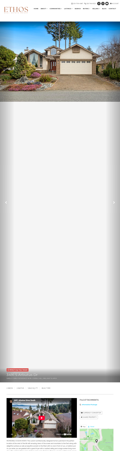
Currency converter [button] (92, 413)
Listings (67, 8)
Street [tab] (92, 426)
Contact (112, 8)
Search (78, 8)
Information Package (89, 404)
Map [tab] (84, 426)
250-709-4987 (78, 3)
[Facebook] (99, 3)
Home (36, 8)
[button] (7, 202)
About (43, 8)
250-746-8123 (91, 3)
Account (115, 3)
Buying (86, 8)
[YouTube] (107, 3)
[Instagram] (103, 3)
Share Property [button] (90, 417)
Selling (95, 8)
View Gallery (64, 25)
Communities (55, 8)
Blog (104, 8)
